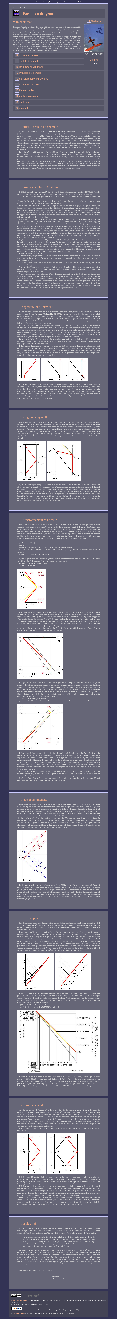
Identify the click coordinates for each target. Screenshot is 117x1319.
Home (38, 2)
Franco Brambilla (93, 55)
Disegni (47, 2)
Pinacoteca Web (76, 2)
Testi (42, 2)
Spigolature (59, 2)
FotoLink (67, 2)
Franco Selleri (94, 64)
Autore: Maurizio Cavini (37, 1300)
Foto (52, 2)
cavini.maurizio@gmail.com (39, 1304)
